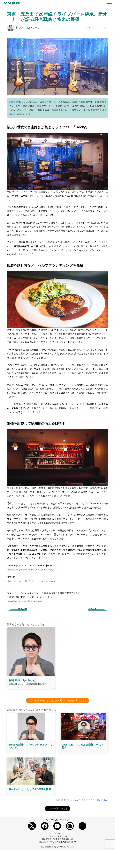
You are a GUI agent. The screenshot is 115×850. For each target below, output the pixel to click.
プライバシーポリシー (57, 836)
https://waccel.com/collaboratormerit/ (25, 601)
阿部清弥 (13, 102)
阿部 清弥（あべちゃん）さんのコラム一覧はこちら (82, 800)
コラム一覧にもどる (57, 808)
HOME (57, 834)
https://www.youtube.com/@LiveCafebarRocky (30, 569)
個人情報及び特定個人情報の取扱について (57, 842)
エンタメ (103, 27)
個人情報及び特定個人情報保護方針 (57, 839)
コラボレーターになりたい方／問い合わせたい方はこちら (57, 700)
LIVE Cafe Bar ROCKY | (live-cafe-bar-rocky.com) (31, 581)
